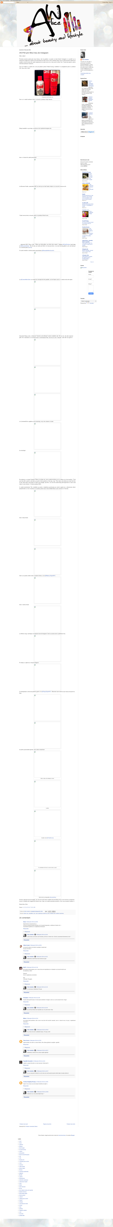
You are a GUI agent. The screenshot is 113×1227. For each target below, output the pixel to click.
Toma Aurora (26, 1040)
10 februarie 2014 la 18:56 (42, 1081)
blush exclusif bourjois (24, 1154)
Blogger (73, 1135)
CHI (20, 1158)
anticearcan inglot (23, 1181)
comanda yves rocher (24, 1161)
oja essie (21, 1213)
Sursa (30, 247)
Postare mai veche (71, 1124)
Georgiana (25, 997)
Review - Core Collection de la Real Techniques (91, 83)
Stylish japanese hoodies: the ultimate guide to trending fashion (87, 257)
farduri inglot (22, 1168)
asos (20, 1141)
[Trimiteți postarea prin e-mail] (46, 911)
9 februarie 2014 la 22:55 (35, 1040)
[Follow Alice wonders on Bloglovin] (87, 132)
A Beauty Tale (85, 255)
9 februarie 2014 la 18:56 (36, 945)
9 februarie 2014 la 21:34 (32, 967)
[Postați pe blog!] (50, 911)
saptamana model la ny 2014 (44, 913)
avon (20, 1183)
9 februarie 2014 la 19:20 (42, 934)
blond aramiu (22, 1195)
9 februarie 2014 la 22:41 (32, 1018)
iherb (20, 1143)
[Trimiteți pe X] (51, 911)
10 (34, 907)
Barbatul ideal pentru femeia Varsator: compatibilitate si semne (87, 205)
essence (21, 1164)
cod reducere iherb (23, 1203)
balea (20, 1185)
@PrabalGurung (50, 837)
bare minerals (22, 1186)
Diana (24, 921)
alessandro (21, 1153)
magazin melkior (23, 1210)
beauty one (21, 1159)
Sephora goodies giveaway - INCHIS (91, 98)
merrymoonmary (62, 1135)
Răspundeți (25, 928)
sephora (21, 1144)
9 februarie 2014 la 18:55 (32, 921)
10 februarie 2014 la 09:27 (42, 1050)
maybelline (31, 913)
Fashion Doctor (85, 227)
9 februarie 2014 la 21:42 (42, 987)
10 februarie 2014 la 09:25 (42, 1029)
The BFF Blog (85, 221)
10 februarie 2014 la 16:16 (39, 1061)
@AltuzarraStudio (25, 246)
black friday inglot (23, 1193)
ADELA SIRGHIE (86, 183)
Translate (91, 303)
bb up (20, 1188)
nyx (20, 1156)
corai (20, 1163)
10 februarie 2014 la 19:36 (42, 1091)
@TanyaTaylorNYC (46, 691)
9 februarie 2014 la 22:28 (34, 997)
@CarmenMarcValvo (26, 279)
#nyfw (25, 913)
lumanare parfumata (23, 1171)
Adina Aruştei (26, 945)
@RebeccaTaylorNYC (50, 575)
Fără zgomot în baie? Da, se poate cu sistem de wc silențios (87, 244)
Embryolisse (22, 1178)
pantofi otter (22, 1215)
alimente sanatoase (23, 1180)
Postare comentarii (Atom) (31, 1126)
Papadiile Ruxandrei (28, 1061)
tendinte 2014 (52, 913)
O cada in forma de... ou (91, 114)
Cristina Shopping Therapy (29, 1081)
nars (34, 913)
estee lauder (22, 1166)
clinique (21, 1202)
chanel (20, 1200)
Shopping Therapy (86, 172)
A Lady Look (85, 202)
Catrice (21, 1176)
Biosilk (20, 1175)
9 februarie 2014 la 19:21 (42, 956)
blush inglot (21, 1148)
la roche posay (22, 1149)
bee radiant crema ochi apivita (26, 1190)
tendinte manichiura (60, 913)
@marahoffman (53, 897)
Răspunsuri (27, 931)
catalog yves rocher (23, 1198)
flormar (20, 1169)
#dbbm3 (21, 1173)
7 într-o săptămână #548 (91, 212)
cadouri (21, 1196)
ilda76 (24, 967)
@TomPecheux (66, 244)
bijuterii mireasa (22, 1191)
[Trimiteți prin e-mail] (48, 911)
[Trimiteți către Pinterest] (55, 911)
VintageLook (85, 249)
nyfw (37, 913)
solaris (20, 1151)
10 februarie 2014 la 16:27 (42, 1071)
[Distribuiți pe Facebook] (53, 911)
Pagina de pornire (47, 1124)
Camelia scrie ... (86, 210)
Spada (83, 194)
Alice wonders (30, 934)
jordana (21, 1208)
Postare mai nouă (24, 1124)
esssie (20, 1205)
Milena (24, 1018)
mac (27, 913)
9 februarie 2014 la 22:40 (42, 1007)
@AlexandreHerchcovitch (48, 250)
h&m (20, 1207)
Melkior (21, 1146)
